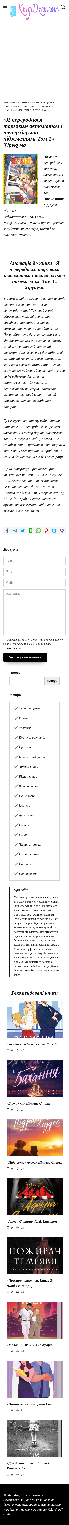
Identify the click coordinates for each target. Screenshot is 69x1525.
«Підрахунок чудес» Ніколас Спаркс (34, 1162)
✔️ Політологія (25, 873)
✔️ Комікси (22, 805)
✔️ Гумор (21, 834)
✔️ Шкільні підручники (30, 757)
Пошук (14, 673)
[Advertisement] (34, 56)
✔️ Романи (21, 718)
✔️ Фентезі (22, 727)
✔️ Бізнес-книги (25, 776)
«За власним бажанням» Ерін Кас (33, 1044)
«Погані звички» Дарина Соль (30, 1404)
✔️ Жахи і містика (27, 844)
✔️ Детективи (24, 815)
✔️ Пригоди (22, 747)
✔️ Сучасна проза (27, 708)
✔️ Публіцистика (26, 854)
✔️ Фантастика (26, 786)
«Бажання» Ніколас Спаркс (28, 1103)
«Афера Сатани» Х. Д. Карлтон (32, 1221)
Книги (24, 102)
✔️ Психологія (24, 796)
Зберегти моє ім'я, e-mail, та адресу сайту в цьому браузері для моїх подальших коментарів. (35, 644)
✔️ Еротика (22, 825)
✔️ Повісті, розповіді (29, 737)
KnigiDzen (10, 102)
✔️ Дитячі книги (26, 766)
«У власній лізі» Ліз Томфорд (29, 1345)
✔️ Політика (23, 864)
